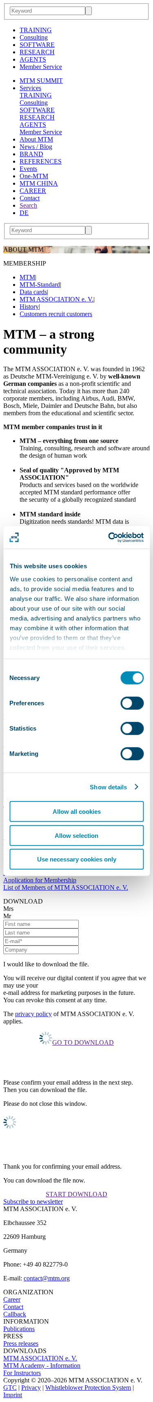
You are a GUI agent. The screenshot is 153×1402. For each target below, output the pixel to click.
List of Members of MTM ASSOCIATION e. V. (65, 887)
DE (24, 212)
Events (28, 168)
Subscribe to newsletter (33, 1201)
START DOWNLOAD (76, 1194)
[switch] (132, 703)
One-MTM (34, 176)
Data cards (33, 291)
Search (28, 205)
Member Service (41, 66)
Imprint (12, 1394)
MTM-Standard (40, 284)
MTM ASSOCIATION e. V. (56, 299)
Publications (19, 1328)
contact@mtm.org (47, 1278)
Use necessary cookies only (76, 859)
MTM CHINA (39, 183)
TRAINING (36, 30)
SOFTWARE (37, 44)
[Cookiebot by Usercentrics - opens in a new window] (109, 537)
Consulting (34, 37)
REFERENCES (41, 161)
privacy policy (33, 1013)
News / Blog (36, 146)
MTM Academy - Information (41, 1365)
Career (11, 1299)
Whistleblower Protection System (88, 1387)
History (29, 306)
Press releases (20, 1343)
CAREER (33, 190)
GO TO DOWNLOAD (83, 1042)
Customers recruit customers (56, 313)
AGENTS (33, 59)
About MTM (36, 139)
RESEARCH (37, 52)
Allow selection (76, 835)
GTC (10, 1387)
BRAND (31, 154)
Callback (14, 1314)
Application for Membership (39, 880)
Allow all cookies (77, 811)
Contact (30, 198)
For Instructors (22, 1372)
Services (30, 87)
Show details (108, 786)
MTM (27, 277)
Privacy (31, 1387)
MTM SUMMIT (41, 80)
